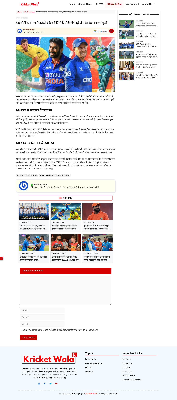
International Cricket (93, 363)
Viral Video (89, 371)
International (132, 4)
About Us (147, 4)
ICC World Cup (114, 4)
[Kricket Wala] (30, 4)
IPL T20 (99, 4)
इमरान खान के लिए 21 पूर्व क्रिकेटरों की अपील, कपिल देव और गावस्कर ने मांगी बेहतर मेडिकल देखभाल (146, 67)
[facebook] (39, 384)
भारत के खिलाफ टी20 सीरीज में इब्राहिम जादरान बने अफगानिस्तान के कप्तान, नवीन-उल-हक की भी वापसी (147, 25)
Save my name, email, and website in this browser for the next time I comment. (60, 330)
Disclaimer (127, 372)
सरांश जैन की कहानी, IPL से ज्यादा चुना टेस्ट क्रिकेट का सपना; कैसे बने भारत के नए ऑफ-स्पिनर (146, 56)
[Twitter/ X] (50, 384)
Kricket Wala (90, 393)
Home (72, 4)
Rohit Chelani (29, 30)
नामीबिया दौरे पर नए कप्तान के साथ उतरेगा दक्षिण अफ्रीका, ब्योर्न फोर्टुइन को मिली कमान (146, 36)
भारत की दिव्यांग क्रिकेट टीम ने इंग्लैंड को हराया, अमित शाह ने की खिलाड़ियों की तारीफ (147, 77)
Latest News (139, 20)
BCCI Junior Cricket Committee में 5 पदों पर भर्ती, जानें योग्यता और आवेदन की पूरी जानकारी (146, 46)
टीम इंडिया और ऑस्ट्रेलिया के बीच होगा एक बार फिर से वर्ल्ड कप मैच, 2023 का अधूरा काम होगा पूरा (64, 229)
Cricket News (85, 4)
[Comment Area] (111, 31)
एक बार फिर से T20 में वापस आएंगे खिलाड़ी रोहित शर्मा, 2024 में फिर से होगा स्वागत (97, 229)
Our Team (127, 367)
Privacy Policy (129, 376)
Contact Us (127, 363)
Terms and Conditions (132, 380)
